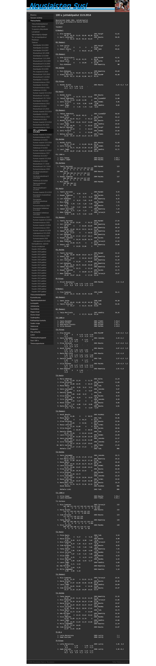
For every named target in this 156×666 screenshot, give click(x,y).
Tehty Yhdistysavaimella (120, 662)
